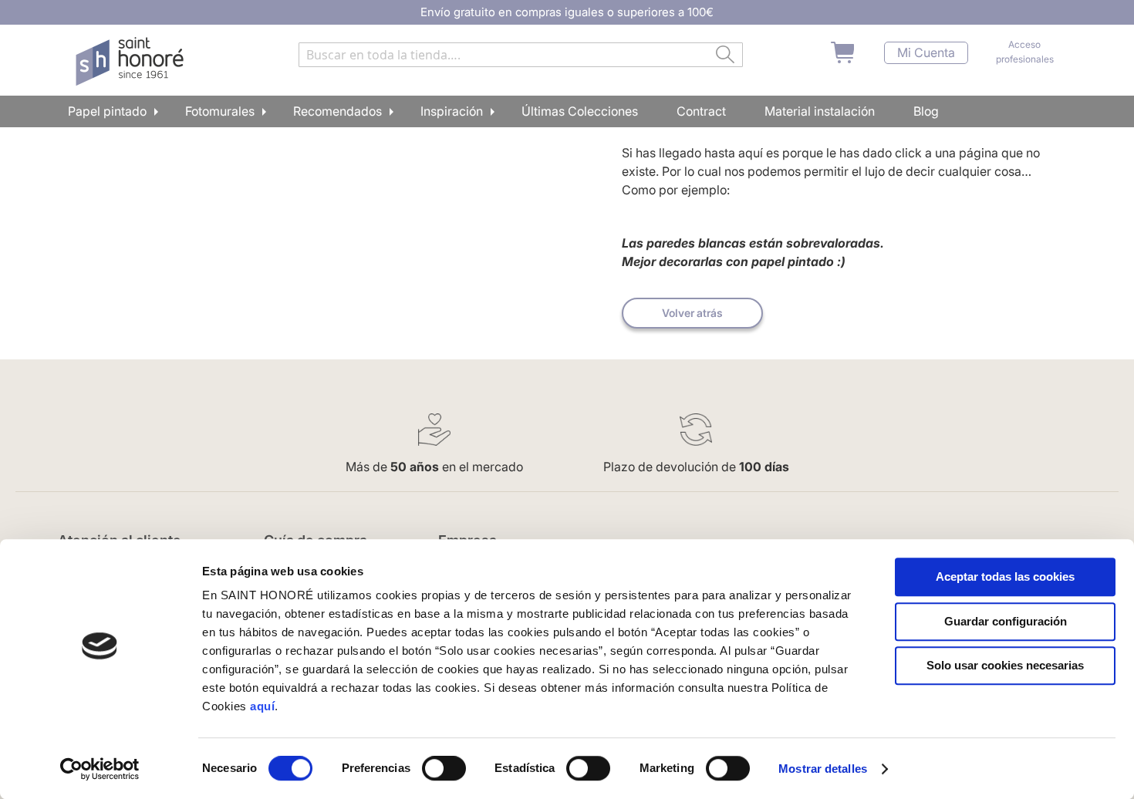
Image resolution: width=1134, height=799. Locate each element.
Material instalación (819, 111)
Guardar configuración (1005, 621)
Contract (701, 111)
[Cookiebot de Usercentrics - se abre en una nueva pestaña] (99, 768)
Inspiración (451, 111)
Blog (926, 111)
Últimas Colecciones (579, 111)
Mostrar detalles (822, 768)
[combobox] (521, 54)
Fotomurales (220, 111)
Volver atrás (692, 312)
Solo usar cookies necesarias (1005, 665)
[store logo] (131, 61)
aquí (262, 706)
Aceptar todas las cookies (1005, 576)
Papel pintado (107, 111)
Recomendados (337, 111)
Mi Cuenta (926, 53)
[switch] (444, 769)
